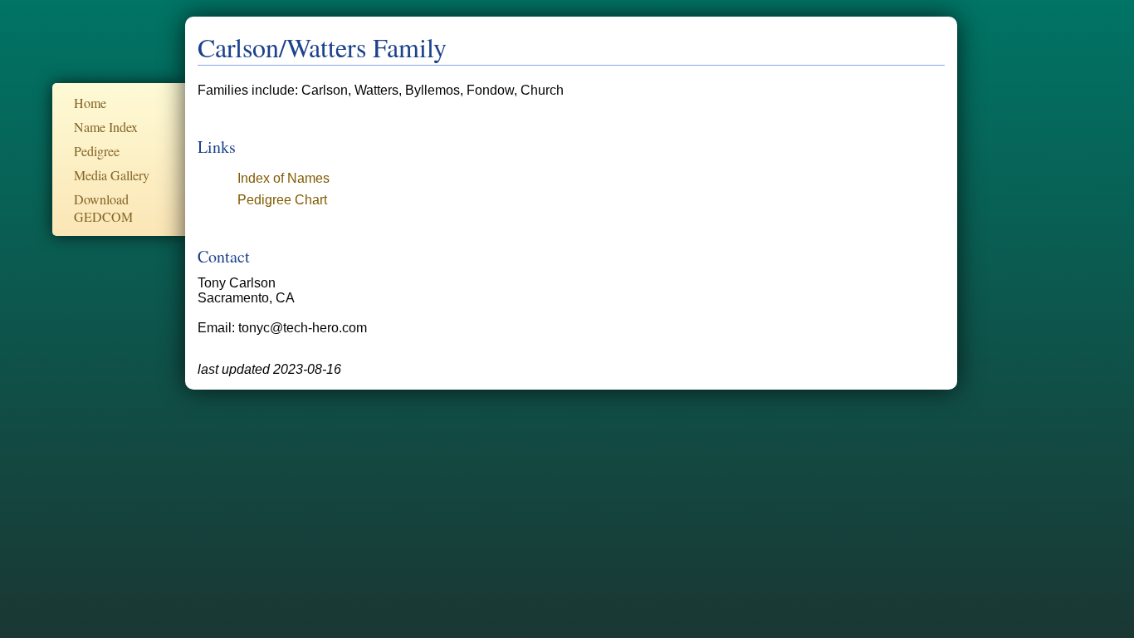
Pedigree (97, 151)
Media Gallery (111, 175)
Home (90, 102)
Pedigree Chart (282, 200)
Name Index (106, 126)
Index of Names (283, 178)
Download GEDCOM (103, 207)
